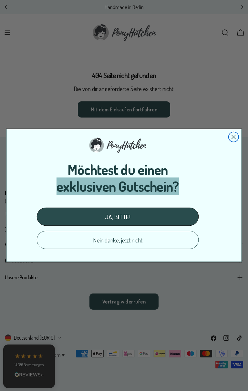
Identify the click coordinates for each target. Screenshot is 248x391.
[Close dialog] (234, 137)
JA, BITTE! (117, 217)
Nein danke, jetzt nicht (117, 240)
